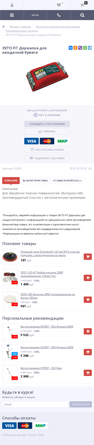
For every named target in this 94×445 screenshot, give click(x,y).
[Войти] (12, 5)
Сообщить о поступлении (47, 124)
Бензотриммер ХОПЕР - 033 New (41, 368)
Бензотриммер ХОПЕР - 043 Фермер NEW (47, 347)
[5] (85, 168)
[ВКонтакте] (71, 48)
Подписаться (81, 404)
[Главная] (3, 26)
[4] (82, 168)
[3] (78, 168)
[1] (71, 168)
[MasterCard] (47, 141)
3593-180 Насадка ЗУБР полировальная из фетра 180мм (48, 296)
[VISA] (31, 141)
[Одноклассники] (75, 48)
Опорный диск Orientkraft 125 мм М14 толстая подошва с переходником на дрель (50, 253)
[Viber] (80, 48)
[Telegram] (90, 48)
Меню (35, 15)
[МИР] (62, 141)
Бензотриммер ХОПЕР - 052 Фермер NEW (47, 326)
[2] (75, 168)
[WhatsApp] (85, 48)
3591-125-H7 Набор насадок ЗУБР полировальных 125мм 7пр (42, 274)
